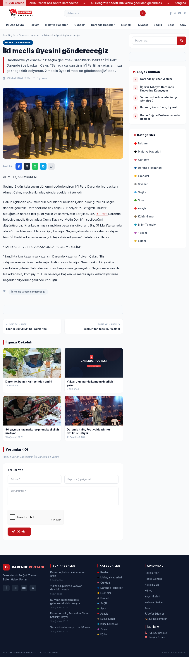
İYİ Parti (102, 214)
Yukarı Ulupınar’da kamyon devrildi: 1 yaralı (66, 587)
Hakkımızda (152, 584)
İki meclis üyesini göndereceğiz (28, 291)
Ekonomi (126, 24)
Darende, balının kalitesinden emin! (67, 574)
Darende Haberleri (103, 24)
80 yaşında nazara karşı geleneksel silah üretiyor (65, 601)
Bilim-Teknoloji (147, 224)
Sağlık (158, 24)
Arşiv (148, 608)
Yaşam (142, 232)
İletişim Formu (157, 637)
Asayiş (142, 208)
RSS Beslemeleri (157, 618)
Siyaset (143, 24)
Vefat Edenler (155, 613)
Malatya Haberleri (56, 24)
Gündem (79, 24)
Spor (171, 24)
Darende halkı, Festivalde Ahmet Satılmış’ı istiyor (69, 615)
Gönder (21, 531)
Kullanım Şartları (154, 602)
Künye (148, 590)
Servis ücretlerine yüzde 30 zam (70, 627)
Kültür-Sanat (146, 216)
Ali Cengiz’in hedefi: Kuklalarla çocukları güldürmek (108, 3)
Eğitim (142, 240)
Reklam (34, 24)
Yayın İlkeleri (152, 596)
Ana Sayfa (17, 24)
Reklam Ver (152, 572)
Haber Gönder (153, 578)
